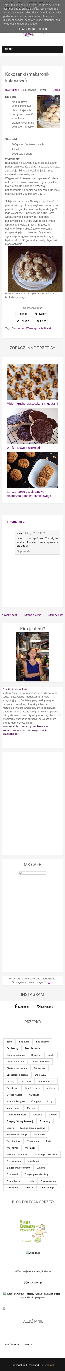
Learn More (27, 29)
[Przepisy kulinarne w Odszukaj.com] (33, 1271)
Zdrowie (28, 1187)
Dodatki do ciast (46, 1081)
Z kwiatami (12, 1174)
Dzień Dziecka (32, 1088)
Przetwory (45, 1121)
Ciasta (51, 1055)
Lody (49, 1101)
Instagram (47, 1007)
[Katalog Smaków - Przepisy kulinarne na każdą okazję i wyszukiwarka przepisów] (32, 1295)
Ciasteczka (12, 90)
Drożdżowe (12, 1088)
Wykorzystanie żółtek (46, 1154)
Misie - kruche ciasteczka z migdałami (32, 404)
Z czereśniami (13, 1161)
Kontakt (27, 1344)
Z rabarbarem (13, 1181)
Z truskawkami (48, 1181)
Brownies (36, 1055)
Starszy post (55, 615)
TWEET (42, 314)
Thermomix (33, 1141)
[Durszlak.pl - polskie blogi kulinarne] (33, 1252)
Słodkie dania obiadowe (32, 1128)
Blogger (48, 982)
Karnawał (34, 1094)
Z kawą (41, 1167)
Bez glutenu (42, 1041)
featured (51, 1088)
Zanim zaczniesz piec (38, 3)
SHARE (23, 314)
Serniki (10, 1128)
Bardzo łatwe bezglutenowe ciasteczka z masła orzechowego (29, 494)
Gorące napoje (14, 1094)
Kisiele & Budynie (15, 1101)
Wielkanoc (29, 1147)
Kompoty (36, 1101)
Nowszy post (9, 615)
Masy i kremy (13, 1108)
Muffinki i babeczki (16, 1114)
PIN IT (43, 321)
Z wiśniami (12, 1187)
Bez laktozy (12, 1048)
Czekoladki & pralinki (17, 1074)
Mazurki (31, 1108)
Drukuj (56, 90)
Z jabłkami (33, 1161)
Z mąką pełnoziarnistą (36, 1174)
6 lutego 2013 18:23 (34, 533)
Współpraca (23, 8)
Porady (52, 1114)
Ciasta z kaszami (15, 1061)
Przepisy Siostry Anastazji (19, 1121)
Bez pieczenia (32, 1048)
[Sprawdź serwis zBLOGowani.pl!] (33, 1282)
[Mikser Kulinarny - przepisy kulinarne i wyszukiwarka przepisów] (33, 1231)
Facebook (24, 1007)
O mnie (8, 8)
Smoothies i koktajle (17, 1134)
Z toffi (31, 1181)
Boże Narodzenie (15, 1055)
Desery (10, 1081)
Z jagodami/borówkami (18, 1167)
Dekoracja (40, 1074)
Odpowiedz (23, 551)
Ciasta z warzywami (16, 1068)
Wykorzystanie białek (39, 328)
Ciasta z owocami (40, 1061)
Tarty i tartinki (13, 1141)
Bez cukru (24, 1041)
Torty (48, 1141)
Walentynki (12, 1147)
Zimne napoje (47, 1187)
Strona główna (14, 3)
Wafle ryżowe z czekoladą (24, 448)
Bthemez (49, 1365)
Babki (9, 1041)
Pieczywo (37, 1114)
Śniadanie (39, 1134)
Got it (43, 29)
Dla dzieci (26, 1081)
